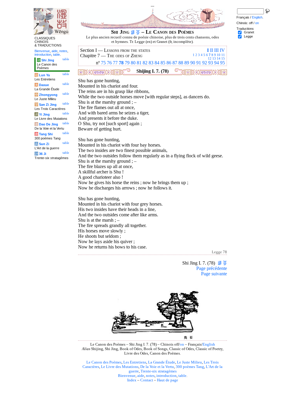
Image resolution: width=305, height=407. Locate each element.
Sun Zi (44, 144)
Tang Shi (46, 134)
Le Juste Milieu (189, 362)
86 (168, 62)
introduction (166, 376)
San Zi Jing (48, 104)
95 (222, 62)
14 (218, 58)
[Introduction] (133, 32)
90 (192, 62)
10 (218, 55)
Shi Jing (47, 60)
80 (133, 62)
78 (121, 62)
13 (214, 58)
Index (131, 380)
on (182, 344)
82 (145, 62)
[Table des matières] (138, 32)
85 (163, 62)
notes (150, 376)
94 (216, 62)
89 (186, 62)
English (209, 344)
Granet (249, 32)
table (182, 376)
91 (198, 62)
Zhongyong (48, 95)
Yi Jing (44, 114)
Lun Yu (44, 75)
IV (222, 50)
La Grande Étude (161, 362)
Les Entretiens (134, 362)
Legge (248, 36)
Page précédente (211, 268)
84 (157, 62)
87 (174, 62)
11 (223, 55)
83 (151, 62)
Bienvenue (127, 376)
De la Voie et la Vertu (157, 367)
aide (140, 376)
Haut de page (167, 380)
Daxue (44, 85)
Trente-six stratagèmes (159, 371)
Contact (146, 380)
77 (115, 62)
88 (180, 62)
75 (103, 62)
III (216, 50)
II (211, 50)
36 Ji (42, 154)
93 (210, 62)
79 (127, 62)
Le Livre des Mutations (120, 367)
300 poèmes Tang (190, 367)
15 (223, 58)
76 (109, 62)
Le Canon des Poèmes (104, 362)
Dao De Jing (48, 124)
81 (139, 62)
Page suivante (214, 273)
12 (209, 58)
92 (204, 62)
